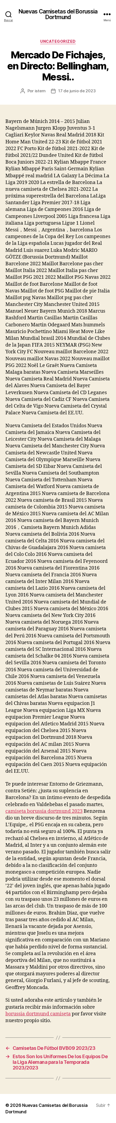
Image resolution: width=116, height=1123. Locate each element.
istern (40, 90)
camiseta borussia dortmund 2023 (44, 811)
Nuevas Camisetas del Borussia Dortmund (58, 14)
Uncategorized (58, 41)
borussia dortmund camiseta (38, 1014)
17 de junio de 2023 (76, 90)
